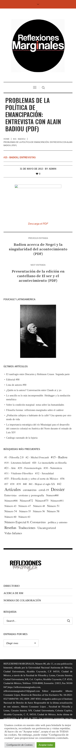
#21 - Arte (10, 468)
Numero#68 (52, 495)
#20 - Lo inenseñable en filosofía (49, 462)
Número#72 (26, 500)
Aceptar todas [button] (46, 745)
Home (6, 139)
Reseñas (10, 527)
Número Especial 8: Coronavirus (25, 522)
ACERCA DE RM (13, 593)
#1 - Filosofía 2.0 (14, 457)
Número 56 (39, 511)
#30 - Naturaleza (53, 468)
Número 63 (24, 516)
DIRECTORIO (12, 585)
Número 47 (24, 506)
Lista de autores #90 (16, 385)
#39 (19, 484)
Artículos (12, 489)
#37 (6, 484)
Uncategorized (46, 528)
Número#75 (41, 500)
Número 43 (10, 506)
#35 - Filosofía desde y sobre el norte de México (31, 478)
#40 (25, 484)
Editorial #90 (12, 379)
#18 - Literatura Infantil (17, 462)
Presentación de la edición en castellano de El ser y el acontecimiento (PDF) (38, 276)
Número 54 (10, 511)
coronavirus (30, 490)
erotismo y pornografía (31, 495)
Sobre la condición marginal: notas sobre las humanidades (35, 404)
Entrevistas (28, 157)
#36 (62, 478)
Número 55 (25, 511)
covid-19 (44, 490)
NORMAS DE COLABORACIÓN (22, 600)
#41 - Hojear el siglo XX (42, 484)
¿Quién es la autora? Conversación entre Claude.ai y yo (33, 390)
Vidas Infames (13, 533)
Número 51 (53, 506)
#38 (12, 484)
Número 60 (10, 516)
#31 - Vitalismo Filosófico (18, 473)
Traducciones (26, 527)
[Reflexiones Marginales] (38, 45)
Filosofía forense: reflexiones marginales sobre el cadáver (35, 410)
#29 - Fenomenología (30, 468)
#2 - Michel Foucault (37, 457)
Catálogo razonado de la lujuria (21, 437)
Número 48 (39, 506)
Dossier (58, 489)
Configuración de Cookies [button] (20, 745)
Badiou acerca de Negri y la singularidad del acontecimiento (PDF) (38, 249)
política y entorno (57, 522)
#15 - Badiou (19, 139)
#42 (59, 484)
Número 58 (53, 511)
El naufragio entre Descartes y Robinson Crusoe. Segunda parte (38, 374)
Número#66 (11, 500)
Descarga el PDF (38, 223)
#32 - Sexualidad (44, 473)
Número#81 (57, 500)
